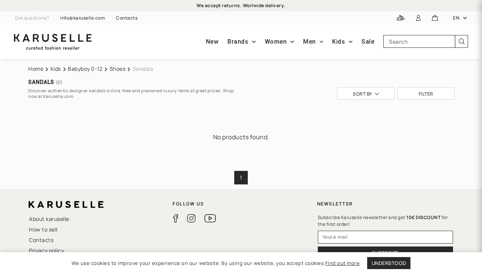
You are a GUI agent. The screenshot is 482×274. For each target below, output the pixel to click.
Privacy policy (46, 250)
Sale (368, 41)
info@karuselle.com (82, 18)
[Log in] (418, 18)
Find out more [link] (342, 263)
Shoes (118, 68)
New (212, 41)
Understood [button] (389, 263)
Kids (55, 68)
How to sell (43, 229)
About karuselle (49, 218)
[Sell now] (400, 18)
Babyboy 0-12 (85, 68)
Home (35, 68)
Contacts (126, 18)
